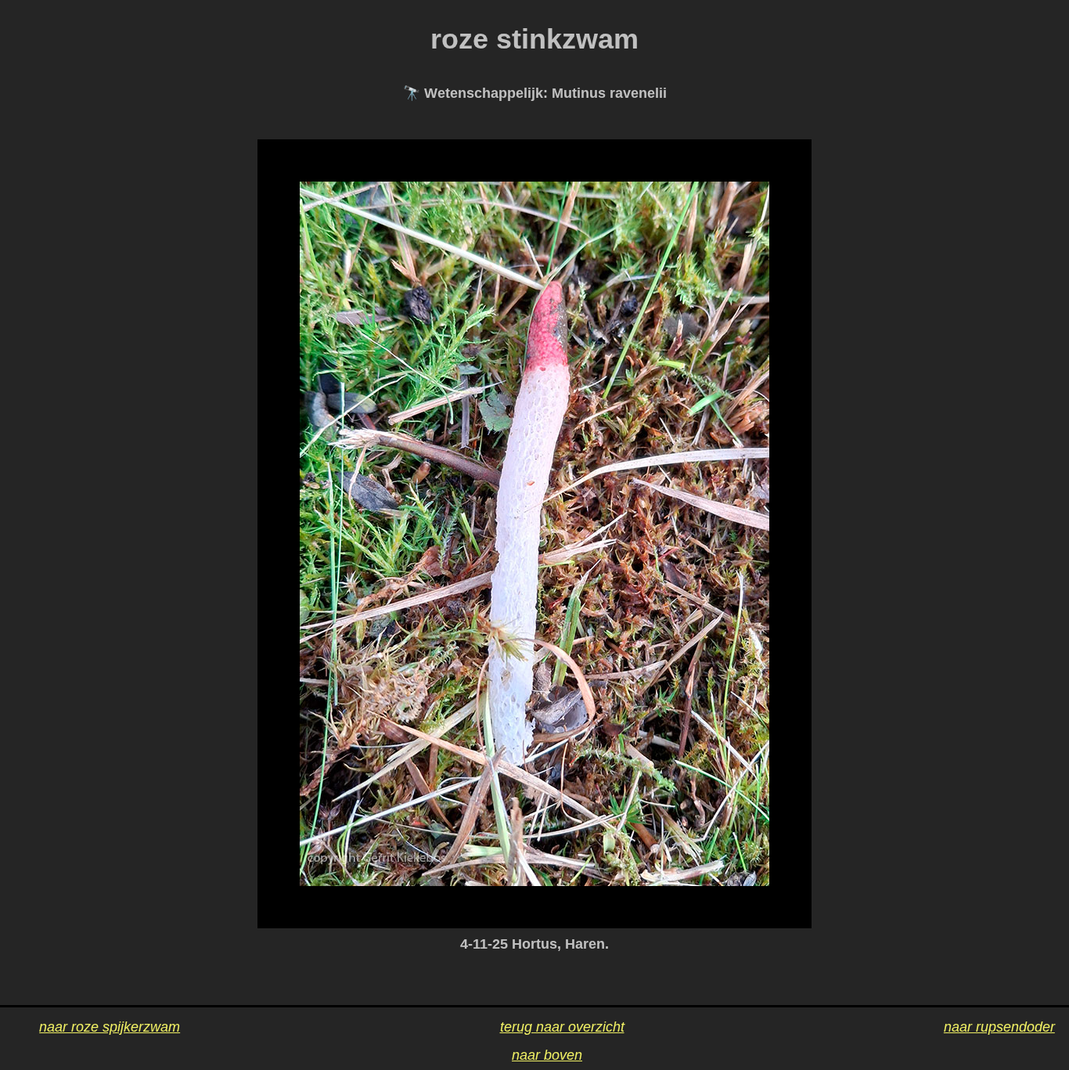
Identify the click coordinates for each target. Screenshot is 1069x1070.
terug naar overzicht (562, 1027)
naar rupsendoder (999, 1027)
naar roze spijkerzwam (109, 1027)
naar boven (547, 1055)
